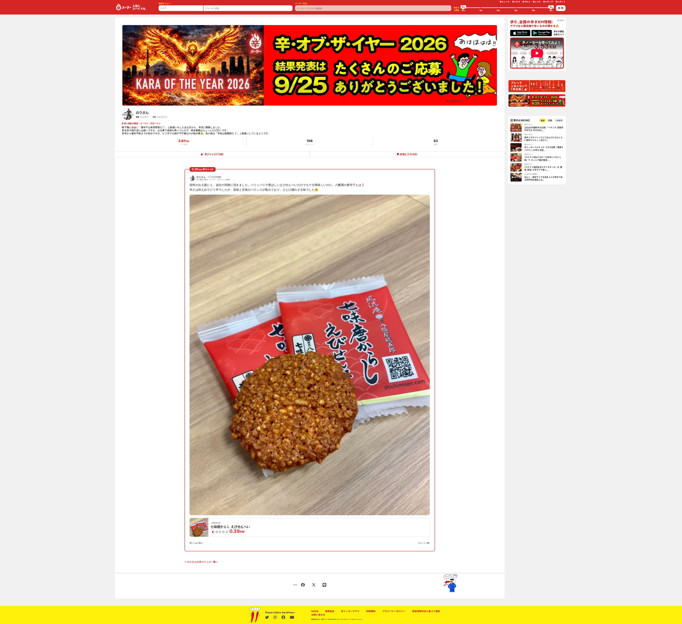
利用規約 (370, 611)
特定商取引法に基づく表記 (426, 611)
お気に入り (408, 154)
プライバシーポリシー (393, 611)
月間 (550, 120)
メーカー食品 (301, 3)
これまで (558, 120)
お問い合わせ (318, 615)
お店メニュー (165, 3)
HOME (314, 611)
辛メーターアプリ (350, 611)
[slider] (463, 7)
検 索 (560, 8)
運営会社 (329, 611)
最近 (543, 120)
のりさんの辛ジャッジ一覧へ (202, 561)
